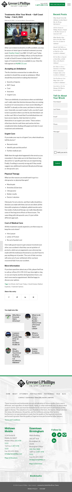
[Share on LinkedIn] (25, 297)
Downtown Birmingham (36, 430)
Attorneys (24, 394)
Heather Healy (14, 53)
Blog (64, 394)
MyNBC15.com (21, 64)
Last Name (56, 109)
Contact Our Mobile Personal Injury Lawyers (36, 397)
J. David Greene (32, 284)
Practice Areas (36, 394)
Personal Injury (30, 20)
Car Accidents (21, 20)
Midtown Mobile (10, 430)
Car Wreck (12, 284)
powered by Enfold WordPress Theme (48, 485)
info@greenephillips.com (13, 454)
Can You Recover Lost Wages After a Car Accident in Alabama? (59, 80)
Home (8, 394)
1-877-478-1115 (41, 5)
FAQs (58, 394)
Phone (55, 124)
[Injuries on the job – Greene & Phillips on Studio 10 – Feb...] (1, 246)
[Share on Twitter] (17, 297)
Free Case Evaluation (57, 4)
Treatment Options (17, 286)
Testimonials (49, 394)
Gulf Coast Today (21, 284)
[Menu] (68, 4)
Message (56, 131)
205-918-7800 (34, 449)
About (14, 394)
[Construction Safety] (70, 246)
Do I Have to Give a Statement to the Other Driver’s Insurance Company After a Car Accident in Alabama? (59, 71)
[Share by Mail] (33, 297)
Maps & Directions (11, 458)
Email (55, 116)
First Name (57, 102)
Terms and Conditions (12, 420)
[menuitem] (32, 488)
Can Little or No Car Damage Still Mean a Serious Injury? (59, 88)
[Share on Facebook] (9, 297)
